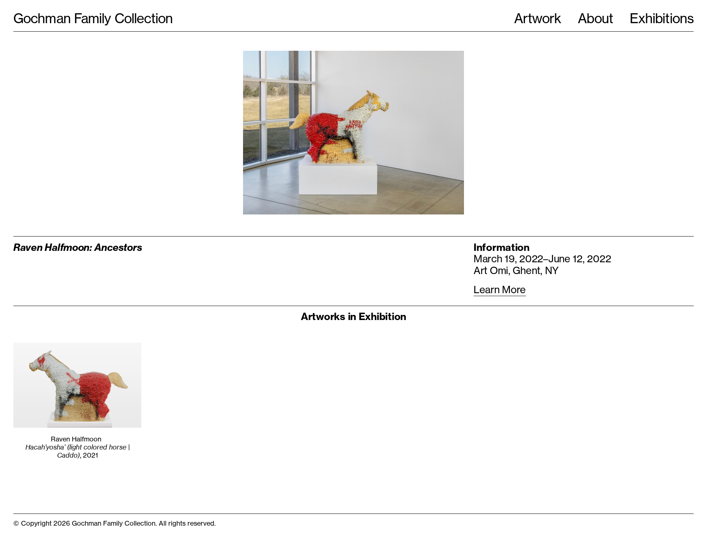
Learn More (500, 290)
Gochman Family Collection (93, 18)
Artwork (538, 18)
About (595, 18)
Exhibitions (662, 18)
